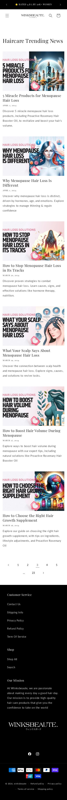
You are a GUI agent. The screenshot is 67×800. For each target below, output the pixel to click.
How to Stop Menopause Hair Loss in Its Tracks (32, 267)
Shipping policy (45, 789)
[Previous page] (9, 565)
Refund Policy (15, 628)
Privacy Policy (15, 620)
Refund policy (37, 783)
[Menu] (7, 16)
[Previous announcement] (7, 5)
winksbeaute (20, 783)
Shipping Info (15, 612)
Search (11, 667)
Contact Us (14, 604)
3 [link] (37, 564)
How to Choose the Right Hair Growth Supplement (28, 518)
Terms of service (26, 789)
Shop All (12, 659)
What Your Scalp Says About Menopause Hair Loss (26, 352)
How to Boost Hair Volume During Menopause (32, 433)
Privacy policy (55, 783)
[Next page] (43, 573)
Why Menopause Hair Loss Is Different (27, 182)
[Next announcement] (60, 5)
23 (33, 572)
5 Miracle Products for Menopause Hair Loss (32, 98)
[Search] (50, 16)
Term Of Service (16, 636)
